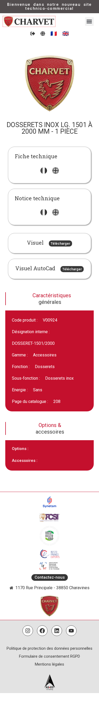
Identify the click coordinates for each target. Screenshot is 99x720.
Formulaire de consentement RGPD (49, 656)
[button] (89, 21)
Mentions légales (49, 664)
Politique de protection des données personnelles (49, 648)
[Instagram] (27, 630)
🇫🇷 (53, 33)
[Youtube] (71, 630)
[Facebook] (42, 630)
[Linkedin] (56, 630)
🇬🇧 (65, 33)
